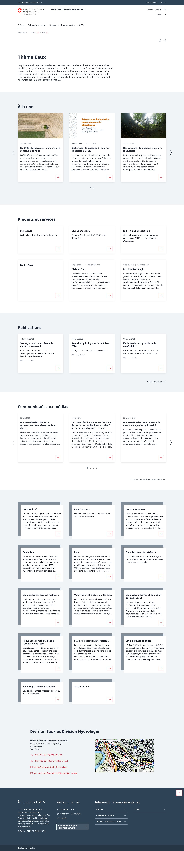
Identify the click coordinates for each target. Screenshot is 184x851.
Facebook (64, 809)
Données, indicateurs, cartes (108, 821)
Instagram (64, 813)
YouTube (77, 813)
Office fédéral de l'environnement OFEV (68, 9)
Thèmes (99, 809)
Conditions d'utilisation (26, 848)
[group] (40, 147)
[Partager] (164, 40)
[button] (21, 25)
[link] (40, 520)
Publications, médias (105, 815)
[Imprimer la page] (159, 40)
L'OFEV (137, 809)
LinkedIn (63, 818)
